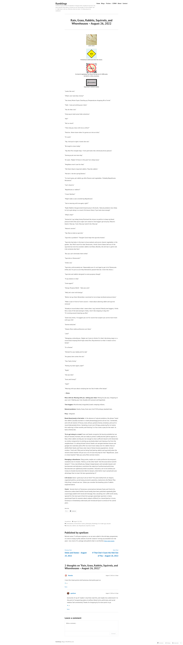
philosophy (88, 523)
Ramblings (61, 3)
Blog (102, 3)
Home (98, 3)
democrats (69, 525)
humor (83, 523)
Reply (66, 587)
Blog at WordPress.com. (68, 641)
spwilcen (68, 521)
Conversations (69, 523)
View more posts (109, 541)
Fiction (108, 3)
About (119, 3)
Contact (125, 3)
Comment (113, 633)
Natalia (70, 575)
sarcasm (109, 523)
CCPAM (114, 3)
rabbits (74, 525)
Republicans (82, 525)
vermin (93, 525)
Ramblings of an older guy (99, 523)
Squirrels (88, 525)
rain (77, 525)
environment (77, 523)
